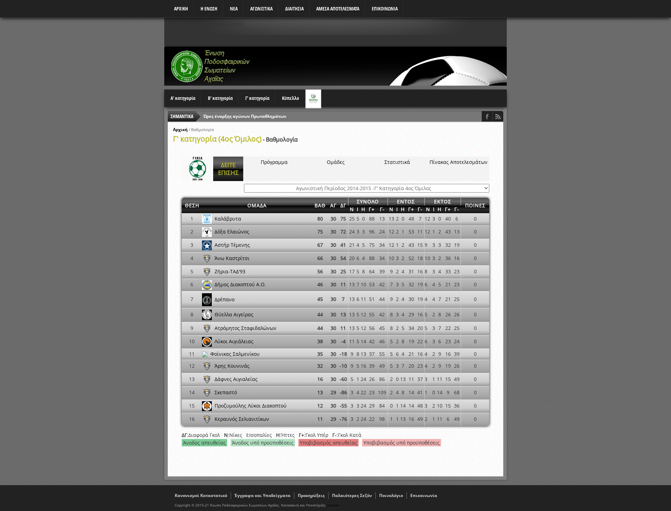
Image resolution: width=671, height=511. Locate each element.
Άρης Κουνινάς (232, 365)
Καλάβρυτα (228, 218)
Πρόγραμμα (274, 162)
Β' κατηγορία (220, 98)
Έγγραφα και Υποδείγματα (262, 495)
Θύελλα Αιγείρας (234, 314)
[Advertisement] (379, 66)
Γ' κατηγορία (257, 98)
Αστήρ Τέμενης (232, 245)
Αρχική (180, 129)
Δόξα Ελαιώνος (232, 231)
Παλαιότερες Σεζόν (352, 495)
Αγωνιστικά (261, 8)
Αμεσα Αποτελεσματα (337, 8)
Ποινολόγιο (391, 495)
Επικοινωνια (385, 8)
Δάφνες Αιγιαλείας (236, 379)
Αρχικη (181, 8)
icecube (332, 505)
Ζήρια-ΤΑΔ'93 (230, 271)
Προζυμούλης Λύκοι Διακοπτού (251, 405)
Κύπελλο (290, 98)
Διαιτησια (294, 8)
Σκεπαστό (226, 392)
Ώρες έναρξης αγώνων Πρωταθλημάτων (244, 116)
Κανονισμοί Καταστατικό (201, 495)
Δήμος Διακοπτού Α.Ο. (240, 284)
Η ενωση (209, 8)
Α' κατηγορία (183, 98)
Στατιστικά (397, 162)
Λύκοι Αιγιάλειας (234, 341)
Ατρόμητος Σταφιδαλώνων (245, 328)
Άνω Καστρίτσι (232, 258)
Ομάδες (336, 162)
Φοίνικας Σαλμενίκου (235, 354)
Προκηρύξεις (311, 495)
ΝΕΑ (234, 8)
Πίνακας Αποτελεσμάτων (459, 162)
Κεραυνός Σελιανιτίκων (242, 419)
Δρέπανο (225, 299)
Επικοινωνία (423, 495)
